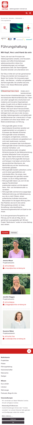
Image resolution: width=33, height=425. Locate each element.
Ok (13, 422)
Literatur (4, 387)
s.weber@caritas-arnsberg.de (15, 339)
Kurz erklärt (5, 384)
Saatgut (3, 376)
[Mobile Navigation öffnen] (30, 13)
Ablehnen (13, 419)
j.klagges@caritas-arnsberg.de (15, 304)
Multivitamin (19, 18)
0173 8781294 (9, 266)
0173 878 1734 (10, 336)
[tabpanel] (16, 27)
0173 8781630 (9, 302)
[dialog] (17, 412)
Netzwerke (4, 373)
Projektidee (5, 360)
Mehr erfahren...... (7, 416)
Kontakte (5, 232)
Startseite (11, 18)
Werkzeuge (5, 390)
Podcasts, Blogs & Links (9, 393)
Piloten (3, 363)
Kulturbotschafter (7, 370)
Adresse (14, 232)
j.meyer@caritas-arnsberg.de (15, 268)
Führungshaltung (6, 20)
